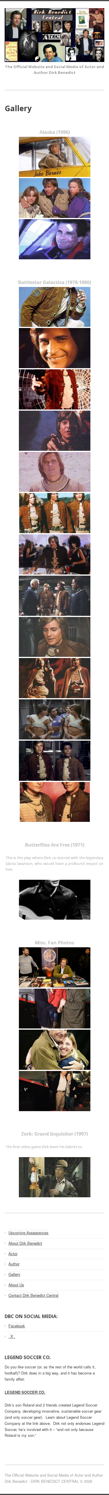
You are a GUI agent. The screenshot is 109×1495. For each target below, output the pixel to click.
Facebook (16, 1326)
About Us (16, 1284)
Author (13, 1264)
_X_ (11, 1336)
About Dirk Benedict (25, 1243)
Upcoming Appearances (28, 1232)
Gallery (14, 1274)
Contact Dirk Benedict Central (33, 1295)
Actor (12, 1253)
